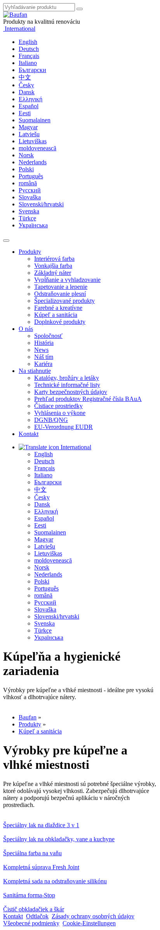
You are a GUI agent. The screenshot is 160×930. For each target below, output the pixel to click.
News (41, 349)
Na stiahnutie (35, 370)
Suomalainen (34, 120)
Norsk (26, 155)
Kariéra (43, 363)
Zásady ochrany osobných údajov (93, 916)
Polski (26, 169)
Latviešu (29, 134)
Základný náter (52, 272)
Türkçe (27, 218)
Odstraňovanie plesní (60, 293)
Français (29, 56)
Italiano (28, 63)
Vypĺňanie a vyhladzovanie (67, 279)
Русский (30, 190)
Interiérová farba (54, 258)
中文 (25, 77)
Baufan (28, 717)
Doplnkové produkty (59, 321)
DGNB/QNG (51, 420)
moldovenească (37, 148)
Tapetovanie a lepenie (60, 286)
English (28, 42)
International (19, 28)
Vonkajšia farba (53, 265)
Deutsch (29, 49)
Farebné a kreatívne (58, 307)
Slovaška (30, 197)
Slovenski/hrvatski (41, 204)
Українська (33, 225)
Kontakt (28, 434)
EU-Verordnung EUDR (63, 427)
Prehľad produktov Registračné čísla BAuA (88, 399)
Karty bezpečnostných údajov (70, 392)
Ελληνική (30, 99)
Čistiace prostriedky (58, 406)
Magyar (28, 127)
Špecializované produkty (64, 300)
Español (28, 106)
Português (31, 176)
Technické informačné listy (67, 384)
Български (32, 70)
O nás (26, 328)
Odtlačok (37, 916)
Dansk (27, 92)
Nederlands (33, 162)
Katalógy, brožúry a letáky (66, 377)
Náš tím (43, 356)
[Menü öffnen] (6, 240)
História (44, 342)
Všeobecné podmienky (31, 923)
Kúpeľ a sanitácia (55, 314)
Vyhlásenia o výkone (59, 413)
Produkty (30, 251)
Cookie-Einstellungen (89, 923)
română (28, 183)
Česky (26, 85)
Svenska (29, 211)
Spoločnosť (48, 335)
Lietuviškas (33, 141)
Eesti (25, 113)
